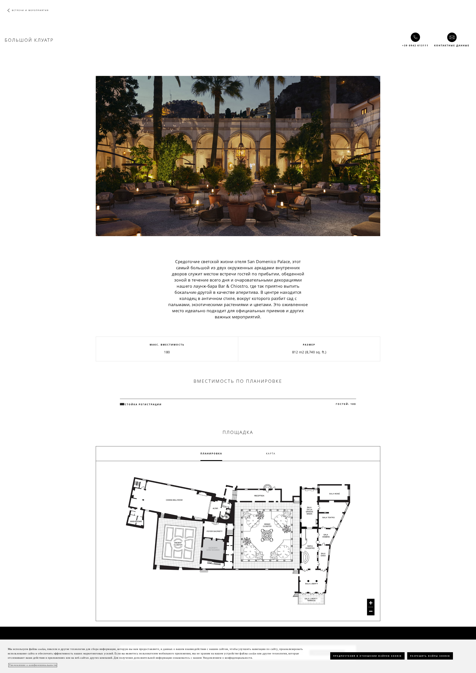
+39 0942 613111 (415, 45)
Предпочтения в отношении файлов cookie (367, 656)
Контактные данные (451, 45)
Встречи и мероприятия (30, 10)
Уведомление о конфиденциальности (33, 665)
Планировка (211, 453)
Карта (271, 453)
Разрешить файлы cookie (430, 656)
